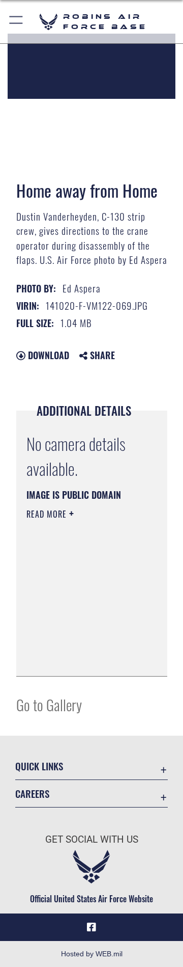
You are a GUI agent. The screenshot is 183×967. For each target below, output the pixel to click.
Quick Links (39, 766)
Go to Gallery (49, 704)
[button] (16, 21)
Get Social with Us (91, 839)
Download (47, 355)
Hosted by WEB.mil (92, 954)
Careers (32, 793)
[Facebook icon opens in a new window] (91, 927)
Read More (47, 514)
